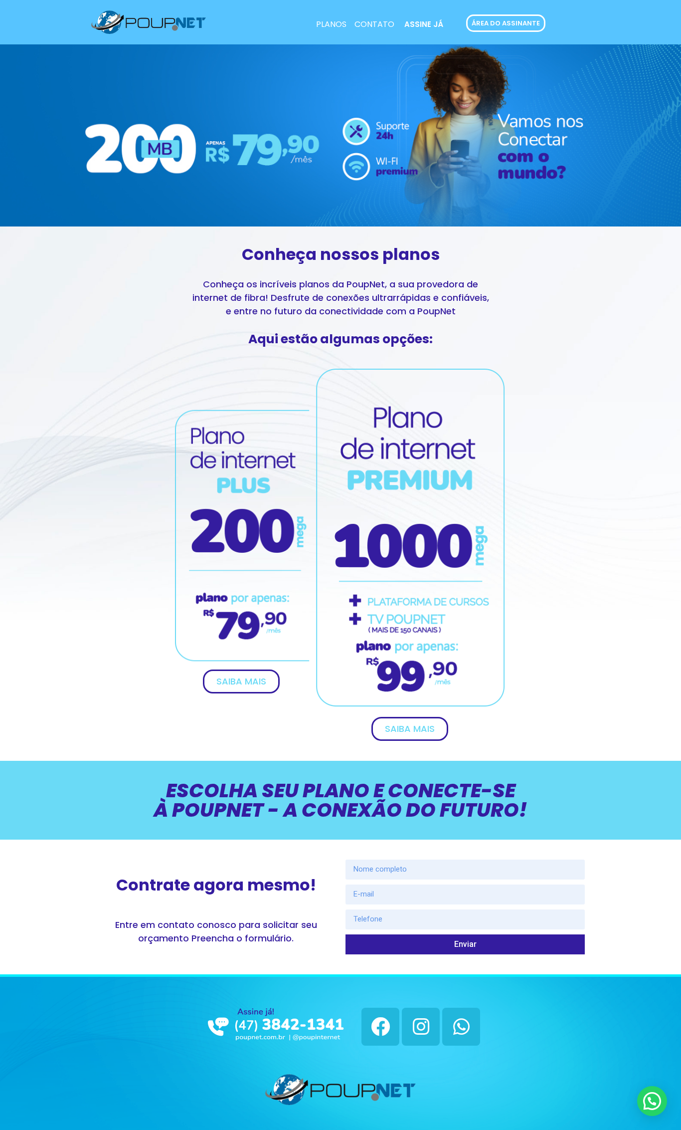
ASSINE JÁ (423, 24)
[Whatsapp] (461, 1027)
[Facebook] (380, 1027)
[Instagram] (421, 1027)
